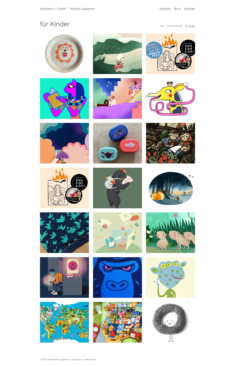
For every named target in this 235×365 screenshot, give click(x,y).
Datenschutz (90, 359)
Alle (162, 25)
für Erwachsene (174, 25)
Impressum (77, 359)
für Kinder (190, 25)
